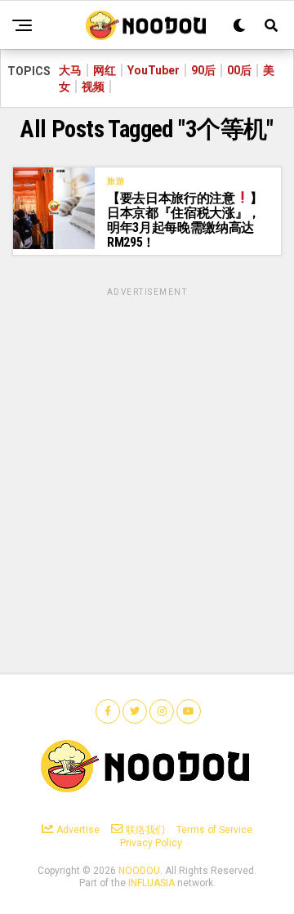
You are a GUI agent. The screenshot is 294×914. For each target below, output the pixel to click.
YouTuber (153, 70)
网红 (104, 70)
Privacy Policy (151, 843)
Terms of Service (214, 830)
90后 (203, 70)
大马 (70, 70)
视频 (93, 86)
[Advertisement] (147, 446)
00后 (239, 70)
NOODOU (139, 870)
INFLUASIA (151, 883)
